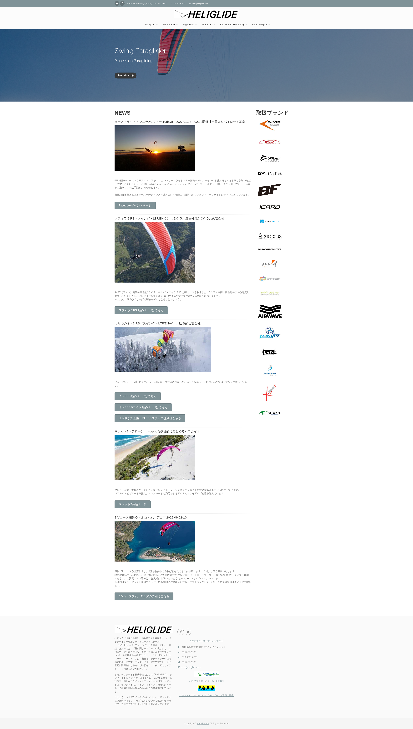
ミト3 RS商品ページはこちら (137, 396)
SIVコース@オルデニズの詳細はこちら (144, 596)
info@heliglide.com (191, 667)
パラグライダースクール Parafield (206, 681)
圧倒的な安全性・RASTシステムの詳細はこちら (150, 418)
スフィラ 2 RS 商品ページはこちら (141, 310)
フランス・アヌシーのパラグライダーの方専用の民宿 (206, 695)
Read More (123, 75)
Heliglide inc (203, 723)
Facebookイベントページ (135, 205)
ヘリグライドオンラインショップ (206, 640)
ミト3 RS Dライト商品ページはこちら (143, 407)
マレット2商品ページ (132, 504)
